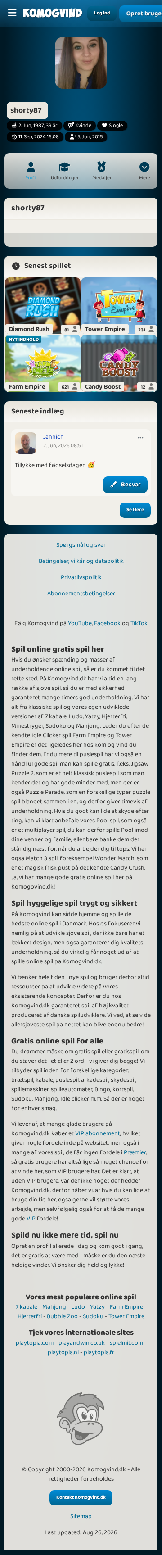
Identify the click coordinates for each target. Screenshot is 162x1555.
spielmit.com (126, 1343)
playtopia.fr (99, 1352)
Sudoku (93, 1316)
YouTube (80, 623)
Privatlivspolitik (81, 577)
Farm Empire (126, 1307)
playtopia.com (35, 1343)
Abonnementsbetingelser (81, 593)
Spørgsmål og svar (81, 545)
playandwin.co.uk (81, 1343)
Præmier (135, 1152)
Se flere (135, 510)
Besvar (131, 485)
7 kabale (26, 1307)
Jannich (53, 437)
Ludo (78, 1307)
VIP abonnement (97, 1133)
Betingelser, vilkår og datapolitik (81, 561)
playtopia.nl (63, 1352)
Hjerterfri (30, 1316)
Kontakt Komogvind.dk (81, 1497)
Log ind (102, 13)
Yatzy (97, 1307)
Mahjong (54, 1307)
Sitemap (81, 1516)
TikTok (139, 623)
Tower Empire (126, 1316)
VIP (31, 1219)
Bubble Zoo (62, 1316)
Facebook (107, 623)
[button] (144, 172)
